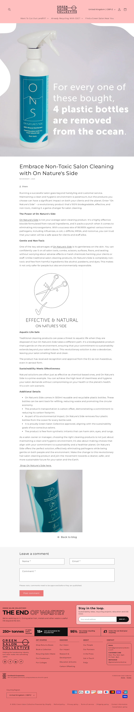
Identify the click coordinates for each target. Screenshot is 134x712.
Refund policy (59, 704)
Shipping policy (102, 704)
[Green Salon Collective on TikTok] (21, 661)
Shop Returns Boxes (44, 645)
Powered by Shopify (43, 704)
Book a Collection (43, 649)
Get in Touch (88, 658)
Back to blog (69, 537)
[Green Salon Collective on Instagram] (5, 661)
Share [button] (25, 186)
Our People (88, 645)
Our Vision (64, 645)
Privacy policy (72, 704)
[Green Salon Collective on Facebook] (10, 661)
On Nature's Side (28, 220)
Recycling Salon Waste (45, 654)
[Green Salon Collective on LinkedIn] (15, 661)
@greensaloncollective (117, 662)
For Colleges (41, 663)
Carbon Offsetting (67, 666)
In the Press (88, 654)
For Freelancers (42, 658)
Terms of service (87, 704)
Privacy (129, 677)
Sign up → (122, 619)
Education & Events (68, 662)
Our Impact (65, 649)
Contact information (119, 704)
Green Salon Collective (25, 704)
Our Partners (88, 649)
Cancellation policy (119, 707)
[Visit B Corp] (4, 676)
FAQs (85, 663)
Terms (123, 677)
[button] (9, 9)
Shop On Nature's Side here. (35, 465)
